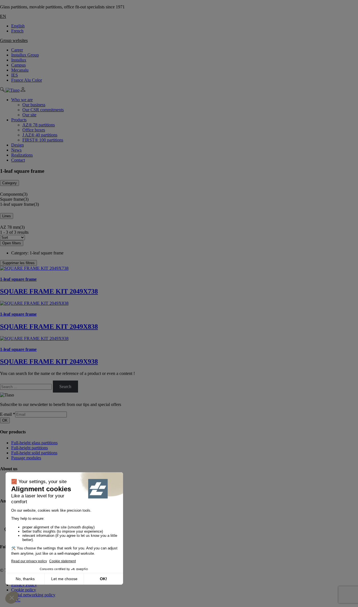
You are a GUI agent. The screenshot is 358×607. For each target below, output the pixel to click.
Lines (6, 216)
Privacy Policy (24, 584)
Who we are (22, 99)
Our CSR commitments (43, 109)
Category (9, 183)
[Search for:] (26, 386)
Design (17, 145)
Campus (18, 65)
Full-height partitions (29, 447)
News (16, 150)
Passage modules (26, 457)
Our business (33, 104)
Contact (18, 160)
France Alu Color (26, 80)
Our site (29, 114)
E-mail (7, 414)
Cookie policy (23, 589)
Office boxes (33, 129)
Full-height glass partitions (34, 442)
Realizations (22, 155)
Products (19, 119)
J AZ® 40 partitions (39, 135)
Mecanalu (20, 70)
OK (5, 420)
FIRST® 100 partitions (42, 140)
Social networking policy (33, 594)
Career (17, 50)
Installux (18, 60)
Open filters (11, 243)
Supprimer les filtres (18, 263)
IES (14, 75)
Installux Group (25, 55)
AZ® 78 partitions (38, 124)
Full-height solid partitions (34, 452)
